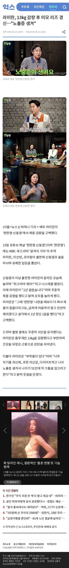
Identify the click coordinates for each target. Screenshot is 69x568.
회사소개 (6, 544)
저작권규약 (51, 544)
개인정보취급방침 (36, 544)
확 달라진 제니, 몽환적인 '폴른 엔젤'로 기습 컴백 (32, 465)
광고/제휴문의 (19, 544)
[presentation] (4, 405)
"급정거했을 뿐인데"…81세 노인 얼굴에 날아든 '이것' (35, 518)
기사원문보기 (12, 482)
